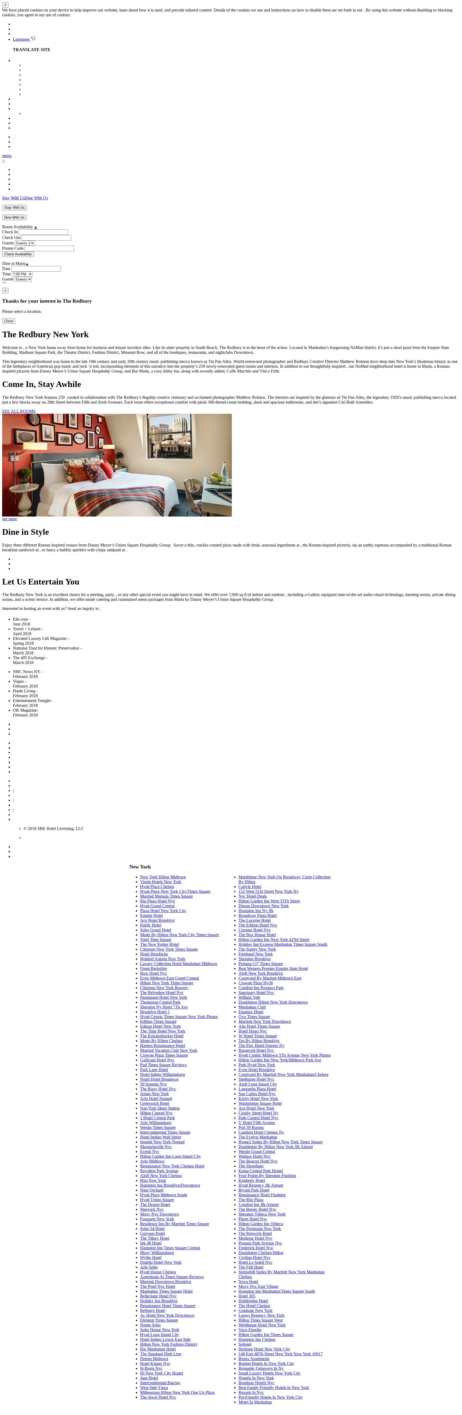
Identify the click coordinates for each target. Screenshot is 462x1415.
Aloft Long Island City (257, 1084)
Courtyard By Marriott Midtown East (269, 978)
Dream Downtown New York (263, 906)
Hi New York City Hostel (161, 1373)
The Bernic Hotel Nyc (257, 1209)
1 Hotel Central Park (157, 1118)
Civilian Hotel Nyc (254, 1257)
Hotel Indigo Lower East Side (165, 1339)
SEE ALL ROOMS (19, 411)
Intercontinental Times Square (165, 1132)
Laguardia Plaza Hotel (257, 1089)
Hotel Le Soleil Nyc (255, 1262)
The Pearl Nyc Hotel (157, 1286)
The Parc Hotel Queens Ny (261, 1045)
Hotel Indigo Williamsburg (162, 1074)
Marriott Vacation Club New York (168, 1050)
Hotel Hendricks (154, 954)
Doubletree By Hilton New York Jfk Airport (275, 1146)
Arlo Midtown (152, 1161)
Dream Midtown (154, 1358)
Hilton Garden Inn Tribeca (260, 1223)
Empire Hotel (151, 915)
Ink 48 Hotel (150, 1243)
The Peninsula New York (259, 1228)
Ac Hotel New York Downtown (167, 1315)
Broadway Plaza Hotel (257, 915)
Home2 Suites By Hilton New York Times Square (280, 1142)
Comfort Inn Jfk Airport (258, 1204)
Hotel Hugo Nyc (252, 1031)
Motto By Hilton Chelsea (161, 1040)
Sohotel (244, 1344)
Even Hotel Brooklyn (256, 1069)
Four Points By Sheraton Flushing (267, 1175)
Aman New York (154, 1093)
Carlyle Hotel (249, 886)
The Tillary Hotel (154, 1238)
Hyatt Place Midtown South (163, 1195)
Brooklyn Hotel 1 (155, 1012)
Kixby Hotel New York (258, 1098)
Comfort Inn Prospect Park (261, 987)
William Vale (249, 997)
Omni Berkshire (153, 968)
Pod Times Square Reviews (163, 1065)
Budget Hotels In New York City (266, 1363)
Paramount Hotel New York (163, 997)
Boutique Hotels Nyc (256, 1382)
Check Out (11, 237)
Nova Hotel (248, 1281)
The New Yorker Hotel (159, 944)
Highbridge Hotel (253, 1301)
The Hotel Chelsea (254, 1305)
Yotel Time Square (155, 939)
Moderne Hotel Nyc (255, 1238)
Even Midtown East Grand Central (169, 978)
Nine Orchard (151, 1190)
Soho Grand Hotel (155, 930)
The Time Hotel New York (162, 1031)
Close (8, 321)
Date (6, 268)
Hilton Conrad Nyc (156, 1113)
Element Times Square (159, 1320)
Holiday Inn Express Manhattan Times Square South (282, 944)
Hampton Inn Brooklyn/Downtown (170, 1185)
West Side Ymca (154, 1387)
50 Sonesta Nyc (153, 1084)
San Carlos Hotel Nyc (257, 1093)
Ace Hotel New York (256, 1108)
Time (6, 274)
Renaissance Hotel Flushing (262, 1195)
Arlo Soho (149, 1267)
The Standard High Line (160, 1354)
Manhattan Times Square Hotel (166, 1291)
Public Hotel (150, 925)
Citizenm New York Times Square (169, 949)
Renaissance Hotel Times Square (167, 1305)
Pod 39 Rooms (251, 1127)
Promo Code (13, 248)
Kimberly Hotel (251, 1180)
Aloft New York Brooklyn (260, 973)
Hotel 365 (246, 1296)
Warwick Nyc (152, 1209)
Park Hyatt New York (256, 1065)
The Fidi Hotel (250, 1267)
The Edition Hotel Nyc (257, 925)
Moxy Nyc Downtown (159, 1214)
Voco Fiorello (249, 1329)
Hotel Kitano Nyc (155, 1363)
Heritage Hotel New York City (264, 1349)
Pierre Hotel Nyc (252, 1219)
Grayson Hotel (152, 1233)
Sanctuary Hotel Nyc (256, 992)
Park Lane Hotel (154, 1069)
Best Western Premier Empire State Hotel (273, 968)
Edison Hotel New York (160, 1026)
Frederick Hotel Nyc (255, 1248)
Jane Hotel (149, 1378)
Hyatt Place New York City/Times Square (175, 891)
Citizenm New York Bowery (164, 987)
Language (22, 39)
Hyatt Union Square (157, 1199)
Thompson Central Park (160, 1002)
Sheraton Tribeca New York (262, 1214)
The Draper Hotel (155, 1204)
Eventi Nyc (149, 1151)
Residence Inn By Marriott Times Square (174, 1223)
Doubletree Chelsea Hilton (260, 1252)
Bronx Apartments (254, 1358)
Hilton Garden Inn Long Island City (170, 1156)
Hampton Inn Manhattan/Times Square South (276, 1291)
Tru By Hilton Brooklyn (258, 1040)
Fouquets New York (157, 1219)
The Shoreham (250, 1166)
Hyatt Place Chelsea (157, 886)
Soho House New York (159, 1329)
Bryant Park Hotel (253, 1190)
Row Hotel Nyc (153, 973)
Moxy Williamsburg (157, 1252)
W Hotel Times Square (257, 1036)
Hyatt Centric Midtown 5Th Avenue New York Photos (284, 1055)
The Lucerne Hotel (254, 920)
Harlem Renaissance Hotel (162, 1045)
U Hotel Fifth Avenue (256, 1122)
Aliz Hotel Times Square (259, 1026)
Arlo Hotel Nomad (156, 1098)
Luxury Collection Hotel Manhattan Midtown (178, 963)
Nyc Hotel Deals (252, 896)
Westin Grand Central (256, 1151)
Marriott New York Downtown (264, 1021)
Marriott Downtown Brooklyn (165, 1281)
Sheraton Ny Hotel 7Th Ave (164, 1007)
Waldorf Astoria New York (162, 959)
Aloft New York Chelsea (161, 1175)
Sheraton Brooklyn (254, 959)
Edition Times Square (158, 1021)
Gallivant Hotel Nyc (157, 1060)
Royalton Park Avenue (159, 1171)
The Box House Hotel (257, 934)
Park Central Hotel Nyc (258, 1118)
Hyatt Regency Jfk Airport (260, 1185)
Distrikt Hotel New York (161, 1262)
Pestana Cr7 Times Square (260, 963)
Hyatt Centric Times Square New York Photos (179, 1016)
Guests (8, 243)
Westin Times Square (158, 1127)
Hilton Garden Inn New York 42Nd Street (273, 939)
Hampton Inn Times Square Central (170, 1248)
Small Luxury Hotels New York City (269, 1373)
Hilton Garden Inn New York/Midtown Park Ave (279, 1060)
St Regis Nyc (151, 1368)
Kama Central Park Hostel (260, 1171)
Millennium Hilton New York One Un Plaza (177, 1392)
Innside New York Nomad (162, 1142)
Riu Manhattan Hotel (158, 1349)
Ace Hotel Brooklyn (157, 920)
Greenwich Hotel (154, 1103)
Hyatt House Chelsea (158, 1272)
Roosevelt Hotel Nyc (256, 1050)
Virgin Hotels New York (160, 881)
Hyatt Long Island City (159, 1334)
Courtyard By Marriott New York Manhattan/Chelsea (283, 1074)
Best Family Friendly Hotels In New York (273, 1387)
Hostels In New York (256, 1378)
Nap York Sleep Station (160, 1108)
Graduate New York (255, 1310)
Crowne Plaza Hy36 (255, 983)
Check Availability (18, 254)
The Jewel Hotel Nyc (158, 1397)
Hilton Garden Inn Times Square (266, 1334)
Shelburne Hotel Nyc (256, 1079)
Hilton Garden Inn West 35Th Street (269, 901)
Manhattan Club (252, 1007)
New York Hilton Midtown (163, 877)
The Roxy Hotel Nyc (158, 1089)
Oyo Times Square (254, 1016)
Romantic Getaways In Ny (261, 1368)
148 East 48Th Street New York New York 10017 (280, 1354)
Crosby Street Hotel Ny (258, 1113)
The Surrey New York (257, 949)
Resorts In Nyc (251, 1392)
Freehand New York (255, 954)
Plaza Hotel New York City (163, 910)
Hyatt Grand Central (157, 906)
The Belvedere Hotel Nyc (162, 992)
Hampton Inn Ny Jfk (256, 910)
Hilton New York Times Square (166, 983)
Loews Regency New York (261, 1315)
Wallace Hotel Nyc (254, 1156)
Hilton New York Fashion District (168, 1344)
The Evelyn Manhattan (257, 1137)
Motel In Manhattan (255, 1402)
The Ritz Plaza (250, 1199)
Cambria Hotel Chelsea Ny (261, 1132)
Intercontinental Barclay (160, 1382)
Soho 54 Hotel (152, 1228)
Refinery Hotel (152, 1310)
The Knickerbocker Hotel (161, 1036)
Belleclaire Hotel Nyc (158, 1296)
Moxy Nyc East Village (258, 1286)
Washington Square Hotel (260, 1103)
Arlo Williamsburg (155, 1122)
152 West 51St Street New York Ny (268, 891)
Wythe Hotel (150, 1257)
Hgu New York (153, 1180)
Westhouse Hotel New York (262, 1325)
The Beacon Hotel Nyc (258, 1161)
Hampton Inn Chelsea (256, 1339)
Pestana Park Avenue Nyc (260, 1243)
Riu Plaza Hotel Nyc (157, 901)
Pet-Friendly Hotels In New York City (270, 1397)
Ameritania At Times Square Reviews (172, 1276)
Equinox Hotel (250, 1012)
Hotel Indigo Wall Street (160, 1137)
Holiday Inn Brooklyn (159, 1301)
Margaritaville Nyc (156, 1146)
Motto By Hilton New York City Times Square (179, 934)
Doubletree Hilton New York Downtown (273, 1002)
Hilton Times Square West (260, 1320)
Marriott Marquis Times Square (166, 896)
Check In (10, 232)
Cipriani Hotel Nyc (254, 930)
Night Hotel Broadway (159, 1079)
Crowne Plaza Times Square (164, 1055)
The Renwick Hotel (255, 1233)
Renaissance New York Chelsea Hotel (172, 1166)
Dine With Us (36, 198)
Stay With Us (13, 198)
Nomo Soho (150, 1325)
